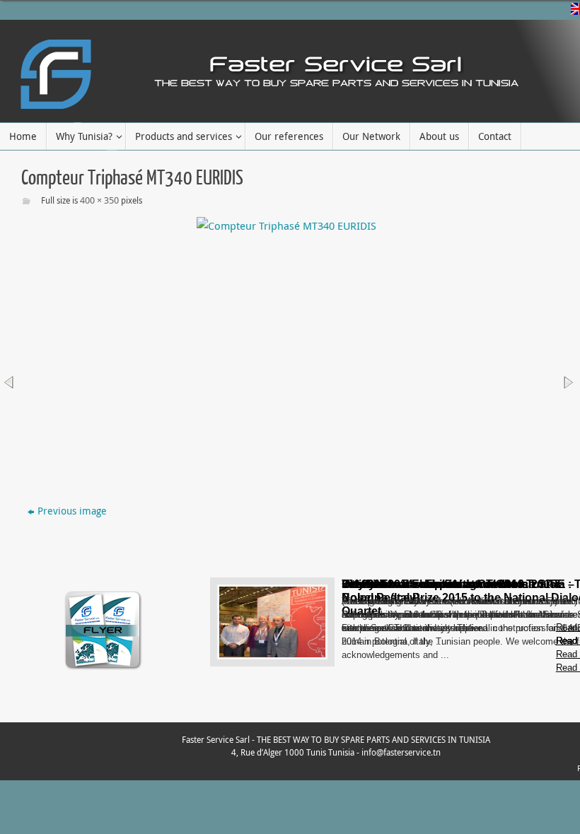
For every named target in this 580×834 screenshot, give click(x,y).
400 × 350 (99, 200)
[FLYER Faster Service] (103, 668)
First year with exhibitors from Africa (438, 584)
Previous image (72, 510)
